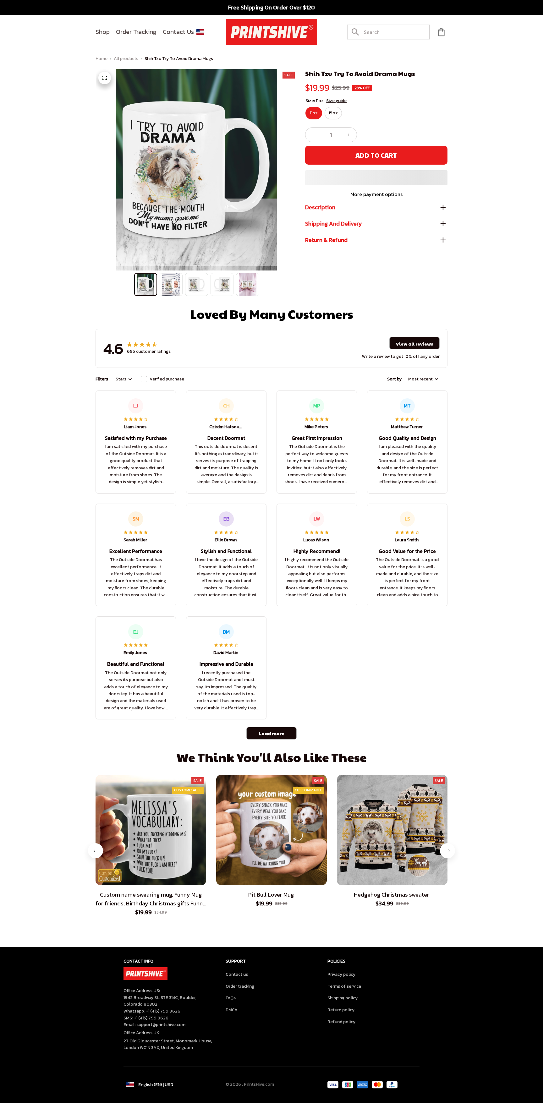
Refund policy (341, 1021)
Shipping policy (342, 998)
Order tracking (240, 986)
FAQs (231, 998)
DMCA (232, 1010)
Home (101, 58)
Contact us (237, 974)
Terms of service (344, 986)
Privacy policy (341, 974)
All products (126, 58)
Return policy (340, 1010)
